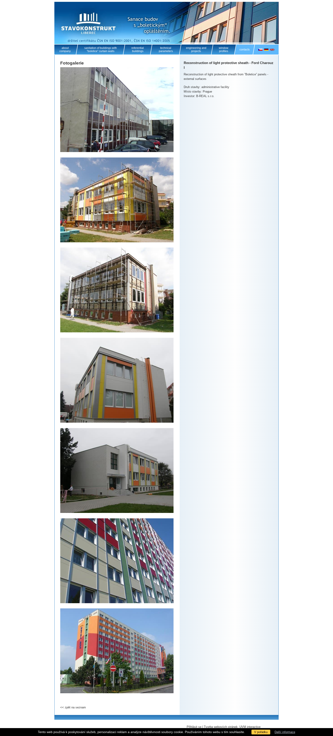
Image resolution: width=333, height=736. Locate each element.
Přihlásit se (194, 727)
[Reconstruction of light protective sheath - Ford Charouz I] (117, 109)
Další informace (285, 732)
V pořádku (261, 732)
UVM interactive (250, 727)
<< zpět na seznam (73, 707)
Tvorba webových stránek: (221, 727)
